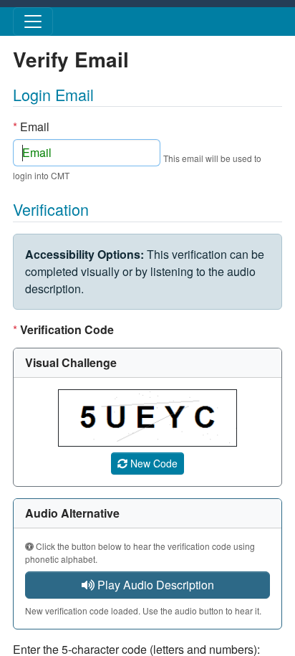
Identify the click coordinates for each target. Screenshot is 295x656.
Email (31, 126)
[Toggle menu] (33, 21)
